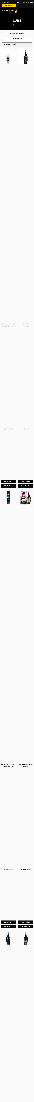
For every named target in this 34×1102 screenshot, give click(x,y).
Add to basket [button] (8, 485)
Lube (17, 20)
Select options (25, 485)
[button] (28, 2)
